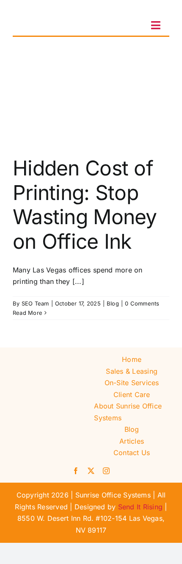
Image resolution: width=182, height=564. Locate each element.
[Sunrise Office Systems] (40, 10)
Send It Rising (140, 507)
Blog (113, 303)
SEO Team (35, 303)
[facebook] (75, 470)
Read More (27, 312)
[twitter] (91, 470)
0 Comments (142, 303)
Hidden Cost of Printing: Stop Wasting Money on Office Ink (85, 205)
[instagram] (106, 470)
